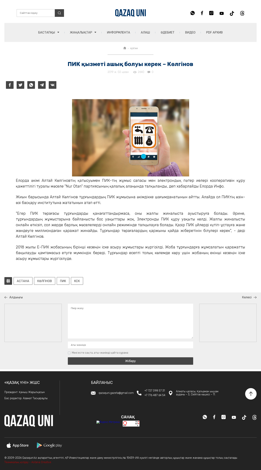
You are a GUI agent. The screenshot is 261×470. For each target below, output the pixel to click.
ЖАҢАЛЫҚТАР (81, 32)
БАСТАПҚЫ (47, 32)
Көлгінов (44, 281)
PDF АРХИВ (214, 32)
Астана (23, 281)
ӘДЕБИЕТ (167, 32)
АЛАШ (145, 32)
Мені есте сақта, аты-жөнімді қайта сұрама (100, 352)
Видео (190, 32)
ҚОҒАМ (134, 48)
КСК (77, 281)
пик (63, 281)
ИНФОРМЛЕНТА (118, 32)
